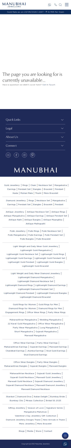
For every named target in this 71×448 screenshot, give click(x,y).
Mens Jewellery (27, 423)
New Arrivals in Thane (54, 419)
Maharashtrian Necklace (22, 373)
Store (38, 431)
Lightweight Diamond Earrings (50, 285)
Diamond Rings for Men (50, 308)
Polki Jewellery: (18, 231)
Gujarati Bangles (38, 366)
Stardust (10, 396)
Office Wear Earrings (24, 343)
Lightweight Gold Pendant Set (50, 258)
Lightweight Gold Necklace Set (22, 254)
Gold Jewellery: (12, 185)
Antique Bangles (32, 219)
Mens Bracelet (51, 193)
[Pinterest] (32, 155)
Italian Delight (41, 396)
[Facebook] (16, 155)
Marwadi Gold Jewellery (48, 377)
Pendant (59, 189)
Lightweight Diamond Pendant (19, 293)
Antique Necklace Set (38, 212)
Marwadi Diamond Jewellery (50, 385)
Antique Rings (58, 212)
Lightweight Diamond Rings (19, 285)
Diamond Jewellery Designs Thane (23, 419)
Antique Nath (15, 219)
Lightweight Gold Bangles (50, 262)
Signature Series (54, 408)
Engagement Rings (14, 312)
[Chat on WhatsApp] (65, 444)
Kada (15, 193)
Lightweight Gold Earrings (19, 258)
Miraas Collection (34, 400)
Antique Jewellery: (15, 212)
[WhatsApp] (49, 4)
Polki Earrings (35, 235)
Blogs (22, 431)
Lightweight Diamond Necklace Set (35, 281)
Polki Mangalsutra (17, 235)
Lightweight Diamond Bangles (52, 293)
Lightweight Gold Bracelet (35, 266)
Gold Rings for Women (24, 304)
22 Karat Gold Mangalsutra (21, 323)
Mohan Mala (26, 193)
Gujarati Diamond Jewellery (49, 381)
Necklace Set (45, 185)
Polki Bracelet (43, 239)
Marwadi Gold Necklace (20, 381)
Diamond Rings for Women (22, 308)
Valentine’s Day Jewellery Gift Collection (35, 415)
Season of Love (36, 408)
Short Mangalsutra (23, 331)
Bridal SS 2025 (53, 400)
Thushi (38, 193)
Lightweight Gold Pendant (21, 262)
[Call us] (55, 4)
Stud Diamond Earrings (35, 354)
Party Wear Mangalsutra (25, 327)
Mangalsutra (60, 185)
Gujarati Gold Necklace (22, 377)
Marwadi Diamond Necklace (35, 389)
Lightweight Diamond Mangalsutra (35, 277)
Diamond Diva (24, 396)
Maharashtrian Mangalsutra (23, 319)
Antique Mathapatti (35, 223)
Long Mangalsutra (49, 327)
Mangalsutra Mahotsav (35, 412)
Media (30, 431)
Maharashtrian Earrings (15, 347)
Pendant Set (24, 189)
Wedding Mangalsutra (50, 319)
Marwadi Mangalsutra (35, 335)
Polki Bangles (27, 239)
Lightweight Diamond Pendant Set (35, 289)
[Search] (60, 4)
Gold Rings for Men (48, 304)
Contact (48, 431)
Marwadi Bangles (58, 366)
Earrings (11, 189)
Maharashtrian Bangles (15, 366)
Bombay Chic (16, 400)
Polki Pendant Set (54, 235)
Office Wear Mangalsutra (50, 323)
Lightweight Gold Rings (52, 254)
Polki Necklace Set (51, 231)
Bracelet (48, 189)
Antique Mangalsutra (14, 215)
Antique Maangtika (52, 219)
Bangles (37, 189)
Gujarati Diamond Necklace (20, 385)
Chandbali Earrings (15, 350)
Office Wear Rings (36, 312)
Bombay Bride (57, 396)
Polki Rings (33, 231)
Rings (25, 185)
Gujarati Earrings (38, 347)
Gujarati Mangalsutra (46, 331)
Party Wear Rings (57, 312)
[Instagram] (24, 155)
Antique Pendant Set (56, 215)
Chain (33, 185)
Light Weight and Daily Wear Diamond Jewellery (35, 273)
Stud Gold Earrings (55, 350)
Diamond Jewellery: (16, 200)
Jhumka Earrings (35, 350)
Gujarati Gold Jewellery (49, 373)
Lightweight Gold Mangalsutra (35, 250)
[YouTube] (8, 155)
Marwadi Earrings (58, 347)
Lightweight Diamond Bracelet (35, 297)
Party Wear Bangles (47, 362)
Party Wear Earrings (47, 343)
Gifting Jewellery (16, 408)
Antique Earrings (35, 215)
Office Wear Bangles (24, 362)
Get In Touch (48, 84)
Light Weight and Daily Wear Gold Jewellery (35, 246)
